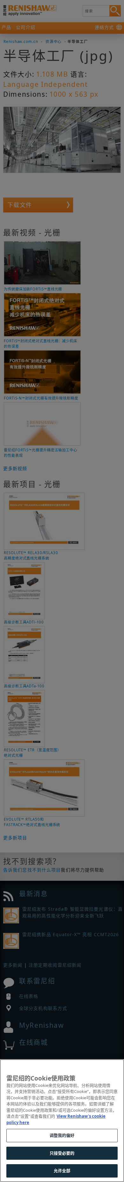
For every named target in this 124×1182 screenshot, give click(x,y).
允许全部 (62, 1170)
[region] (62, 1120)
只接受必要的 (62, 1153)
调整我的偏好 (62, 1135)
